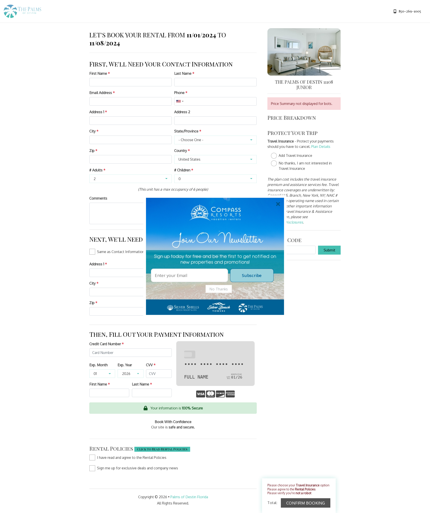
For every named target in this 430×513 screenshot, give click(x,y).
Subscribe (252, 275)
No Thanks (218, 288)
